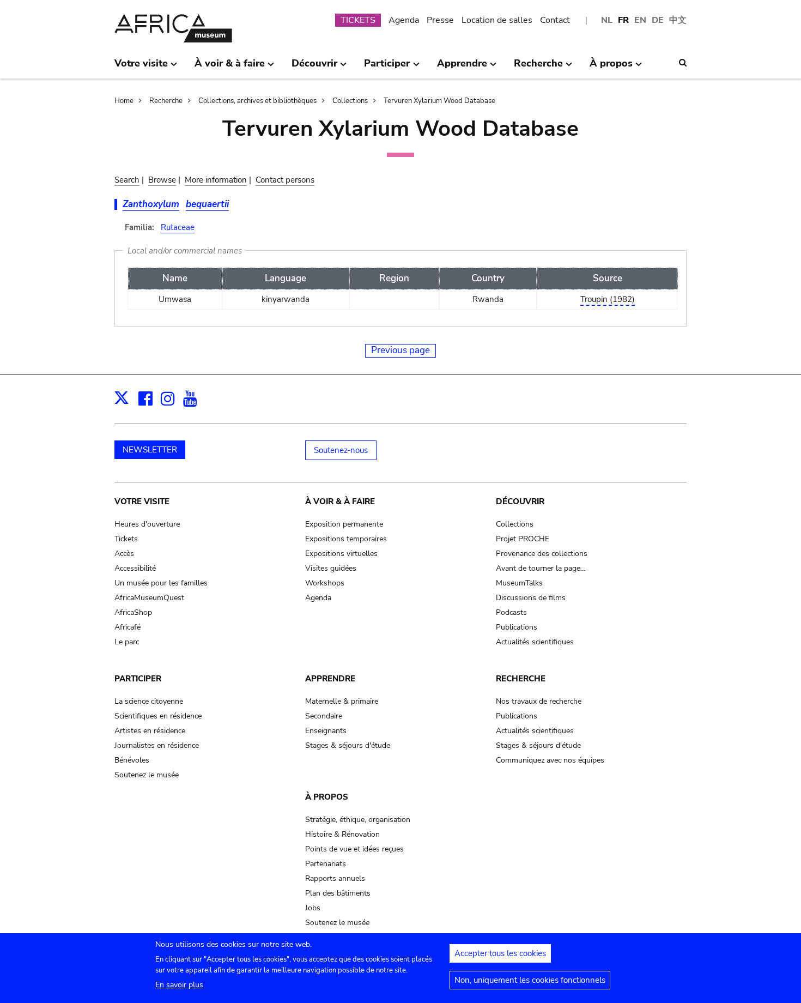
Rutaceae (178, 227)
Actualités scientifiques (535, 642)
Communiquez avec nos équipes (550, 760)
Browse (162, 179)
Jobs (312, 908)
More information (216, 179)
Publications (516, 627)
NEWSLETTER (150, 449)
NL (606, 20)
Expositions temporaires (346, 539)
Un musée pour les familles (161, 583)
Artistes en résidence (149, 731)
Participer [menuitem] (387, 67)
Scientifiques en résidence (158, 716)
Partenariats (325, 864)
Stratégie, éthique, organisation (357, 819)
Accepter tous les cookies (500, 953)
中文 (678, 20)
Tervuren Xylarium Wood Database (439, 101)
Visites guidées (330, 568)
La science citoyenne (148, 701)
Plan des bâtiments (338, 893)
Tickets (126, 539)
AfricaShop (133, 612)
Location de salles (497, 20)
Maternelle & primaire (341, 701)
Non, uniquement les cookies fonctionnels (529, 980)
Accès (124, 553)
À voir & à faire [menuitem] (230, 67)
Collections (350, 101)
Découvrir (520, 501)
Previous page (400, 350)
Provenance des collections (541, 553)
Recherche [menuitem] (538, 67)
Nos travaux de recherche (538, 701)
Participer (137, 678)
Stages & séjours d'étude (347, 745)
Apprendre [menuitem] (462, 67)
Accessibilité (135, 568)
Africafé (127, 627)
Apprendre (330, 678)
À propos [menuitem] (611, 67)
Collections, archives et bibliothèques (257, 101)
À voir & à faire (340, 501)
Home (124, 101)
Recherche (166, 101)
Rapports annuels (335, 878)
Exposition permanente (344, 524)
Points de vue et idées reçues (354, 849)
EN (640, 20)
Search (126, 179)
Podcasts (511, 612)
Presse (440, 20)
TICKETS (358, 20)
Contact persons (285, 179)
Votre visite (141, 501)
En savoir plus (179, 985)
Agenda (404, 20)
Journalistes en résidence (156, 745)
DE (658, 20)
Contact (555, 20)
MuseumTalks (519, 583)
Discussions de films (531, 598)
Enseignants (326, 731)
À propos (326, 796)
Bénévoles (131, 760)
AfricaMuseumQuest (149, 598)
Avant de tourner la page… (541, 568)
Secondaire (323, 716)
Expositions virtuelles (341, 553)
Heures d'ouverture (147, 524)
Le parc (126, 642)
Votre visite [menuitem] (141, 67)
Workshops (324, 583)
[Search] (683, 62)
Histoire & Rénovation (342, 834)
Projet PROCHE (522, 539)
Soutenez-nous (341, 450)
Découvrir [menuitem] (314, 67)
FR (623, 20)
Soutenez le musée (146, 775)
